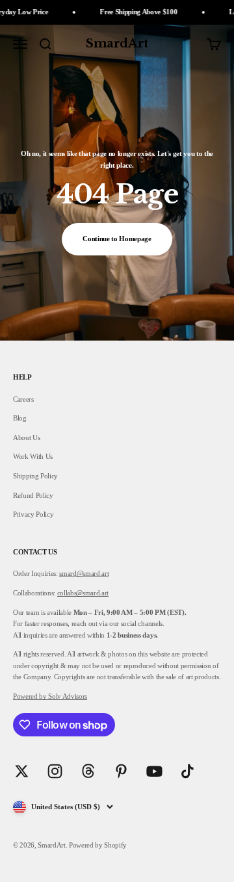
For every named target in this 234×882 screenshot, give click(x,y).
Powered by (30, 696)
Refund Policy (33, 495)
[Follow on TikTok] (187, 771)
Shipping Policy (35, 476)
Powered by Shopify (98, 845)
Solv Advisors (67, 696)
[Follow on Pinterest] (121, 771)
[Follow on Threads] (88, 771)
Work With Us (33, 456)
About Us (26, 437)
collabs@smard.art (83, 593)
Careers (23, 399)
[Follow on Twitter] (22, 771)
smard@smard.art (84, 573)
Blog (20, 418)
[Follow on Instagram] (55, 771)
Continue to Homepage (117, 238)
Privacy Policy (33, 514)
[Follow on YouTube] (154, 771)
